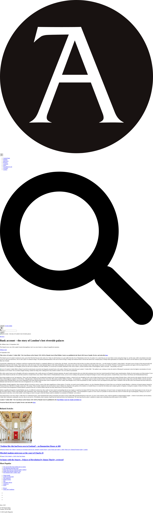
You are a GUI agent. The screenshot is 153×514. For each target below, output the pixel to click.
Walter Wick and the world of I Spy (12, 471)
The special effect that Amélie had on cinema (14, 466)
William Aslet (3, 349)
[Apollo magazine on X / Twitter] (4, 495)
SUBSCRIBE (8, 326)
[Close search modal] (1, 328)
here (106, 355)
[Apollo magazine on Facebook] (4, 493)
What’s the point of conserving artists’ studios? (14, 469)
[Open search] (76, 324)
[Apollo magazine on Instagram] (4, 497)
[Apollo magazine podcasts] (4, 499)
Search (2, 332)
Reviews (2, 336)
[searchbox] (9, 330)
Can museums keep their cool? (11, 468)
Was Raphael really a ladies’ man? (11, 472)
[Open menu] (1, 155)
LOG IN (2, 326)
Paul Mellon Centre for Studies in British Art (69, 399)
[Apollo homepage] (76, 77)
